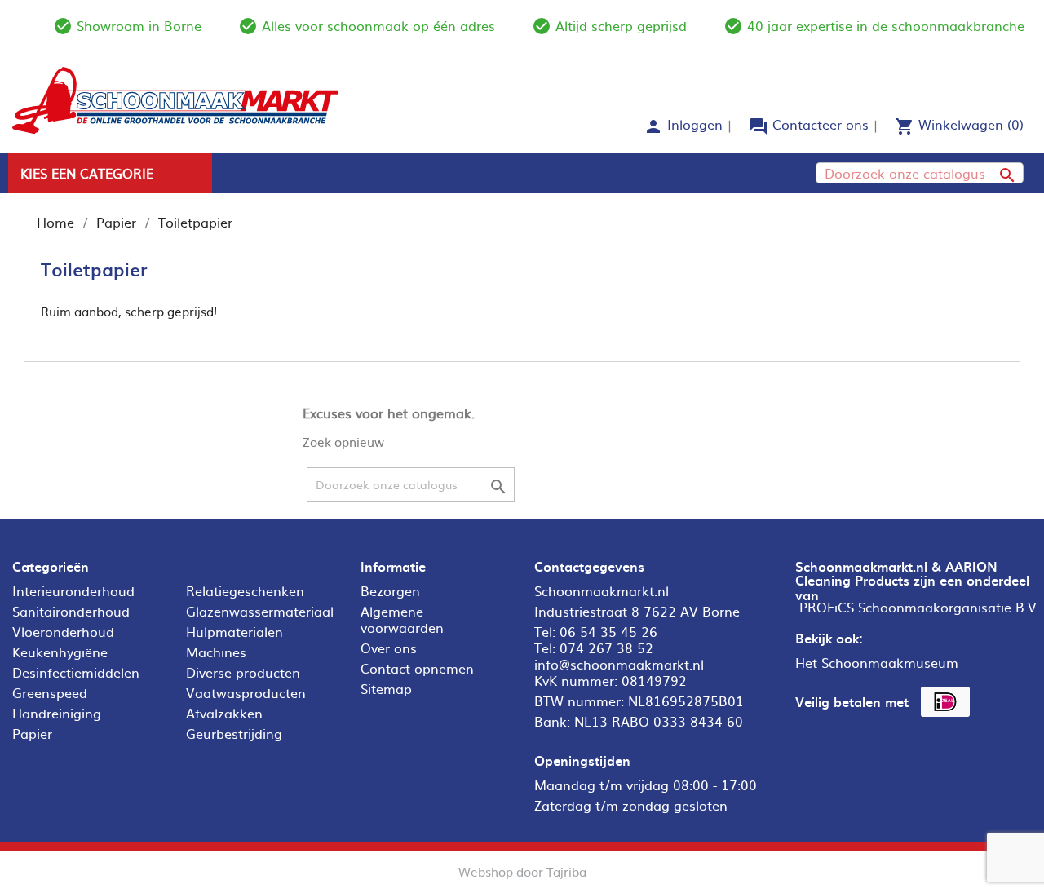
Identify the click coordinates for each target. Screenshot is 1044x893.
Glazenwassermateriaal (260, 611)
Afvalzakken (224, 713)
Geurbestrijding (234, 733)
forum (758, 126)
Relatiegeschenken (245, 590)
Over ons (389, 647)
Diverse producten (243, 672)
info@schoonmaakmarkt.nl (619, 664)
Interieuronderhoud (73, 590)
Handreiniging (56, 713)
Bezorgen (390, 590)
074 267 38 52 (606, 647)
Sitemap (386, 688)
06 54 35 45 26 (608, 631)
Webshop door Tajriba (522, 871)
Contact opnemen (417, 668)
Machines (216, 651)
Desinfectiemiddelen (75, 672)
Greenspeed (49, 692)
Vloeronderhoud (63, 631)
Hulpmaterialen (234, 631)
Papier (32, 733)
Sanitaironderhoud (71, 611)
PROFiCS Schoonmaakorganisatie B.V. (919, 607)
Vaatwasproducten (246, 692)
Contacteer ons (820, 124)
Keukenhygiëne (60, 651)
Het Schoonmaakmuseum (876, 662)
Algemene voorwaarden (402, 619)
